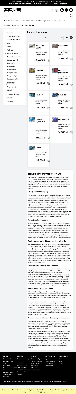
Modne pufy (11, 63)
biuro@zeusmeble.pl (60, 381)
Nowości (9, 98)
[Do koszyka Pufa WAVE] (48, 161)
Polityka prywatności (36, 361)
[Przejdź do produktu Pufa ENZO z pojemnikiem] (32, 127)
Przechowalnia (49, 363)
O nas (33, 2)
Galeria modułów (22, 367)
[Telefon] (66, 10)
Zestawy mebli (7, 374)
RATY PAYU (20, 363)
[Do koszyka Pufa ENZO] (71, 108)
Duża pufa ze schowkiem (14, 57)
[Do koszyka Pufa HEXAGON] (71, 133)
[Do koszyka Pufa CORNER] (71, 59)
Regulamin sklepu (36, 359)
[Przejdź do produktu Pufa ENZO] (55, 103)
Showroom (54, 4)
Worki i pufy (10, 50)
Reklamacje (34, 365)
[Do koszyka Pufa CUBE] (48, 84)
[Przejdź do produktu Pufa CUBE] (32, 78)
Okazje (26, 2)
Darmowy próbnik (41, 4)
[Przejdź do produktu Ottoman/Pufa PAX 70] (32, 54)
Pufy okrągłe (11, 66)
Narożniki (10, 33)
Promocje (10, 101)
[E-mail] (71, 10)
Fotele (9, 47)
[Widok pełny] (71, 37)
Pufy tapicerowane (13, 53)
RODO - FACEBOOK (36, 363)
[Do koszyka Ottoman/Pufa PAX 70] (49, 60)
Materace (6, 376)
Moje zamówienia (50, 361)
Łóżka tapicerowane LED (10, 367)
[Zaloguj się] (52, 10)
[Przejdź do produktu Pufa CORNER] (55, 54)
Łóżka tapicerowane (13, 36)
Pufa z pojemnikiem (13, 79)
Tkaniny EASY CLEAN (56, 2)
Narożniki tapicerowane (9, 359)
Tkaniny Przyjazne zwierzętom (20, 4)
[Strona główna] (12, 10)
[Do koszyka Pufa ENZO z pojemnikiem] (49, 138)
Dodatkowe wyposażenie (24, 369)
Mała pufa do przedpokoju (10, 83)
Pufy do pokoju (11, 87)
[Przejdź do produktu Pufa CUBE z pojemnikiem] (55, 78)
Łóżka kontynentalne (14, 40)
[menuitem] (5, 20)
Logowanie (48, 359)
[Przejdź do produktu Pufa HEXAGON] (55, 127)
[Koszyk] (57, 10)
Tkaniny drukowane (13, 94)
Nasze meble (42, 2)
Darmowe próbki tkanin (23, 372)
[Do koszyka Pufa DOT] (48, 108)
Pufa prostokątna (12, 76)
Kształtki (9, 90)
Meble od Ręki (17, 2)
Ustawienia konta (49, 365)
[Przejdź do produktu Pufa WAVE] (32, 155)
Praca (60, 361)
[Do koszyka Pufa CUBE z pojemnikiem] (71, 85)
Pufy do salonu (11, 69)
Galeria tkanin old (22, 365)
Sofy (8, 43)
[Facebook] (62, 10)
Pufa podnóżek (12, 73)
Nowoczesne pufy (12, 60)
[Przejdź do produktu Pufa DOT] (32, 103)
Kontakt (63, 4)
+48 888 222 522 (46, 381)
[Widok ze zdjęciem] (67, 37)
